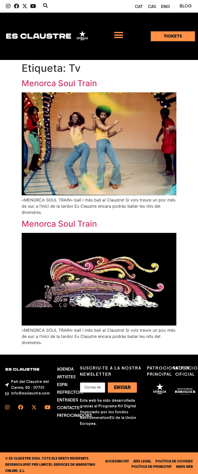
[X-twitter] (25, 6)
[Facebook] (16, 6)
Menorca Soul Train (59, 83)
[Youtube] (33, 6)
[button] (118, 35)
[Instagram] (8, 6)
